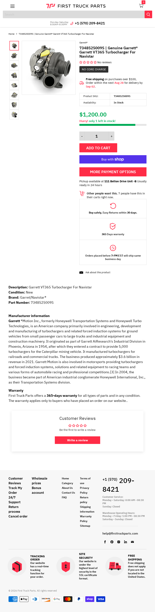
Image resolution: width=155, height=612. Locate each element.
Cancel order (18, 516)
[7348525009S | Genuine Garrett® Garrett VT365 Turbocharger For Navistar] (49, 93)
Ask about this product (97, 272)
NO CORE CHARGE (94, 69)
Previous (12, 80)
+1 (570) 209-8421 (90, 23)
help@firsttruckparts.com (120, 533)
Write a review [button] (77, 440)
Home (12, 33)
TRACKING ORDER (37, 558)
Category (67, 483)
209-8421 (118, 485)
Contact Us (68, 492)
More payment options (113, 171)
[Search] (148, 14)
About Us (67, 488)
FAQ (64, 497)
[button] (88, 62)
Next (18, 80)
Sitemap (85, 525)
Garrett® (83, 42)
